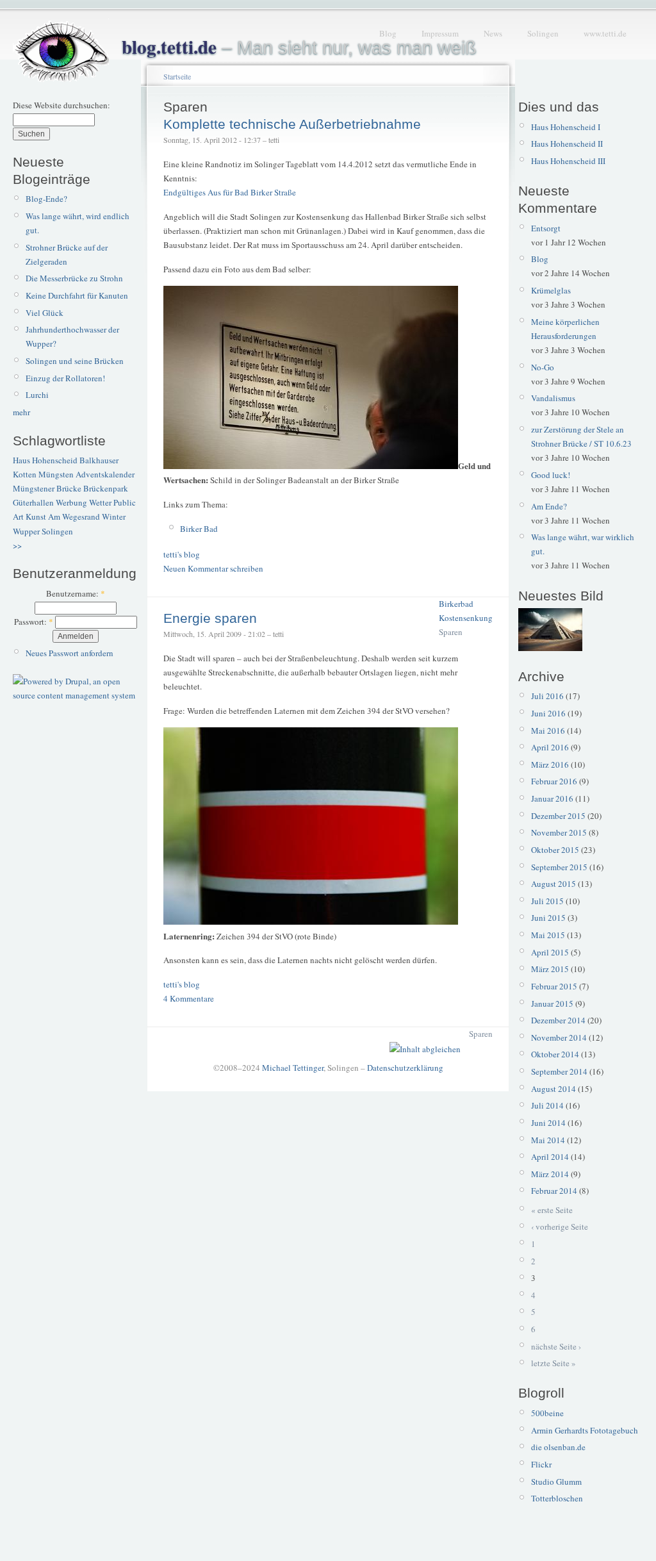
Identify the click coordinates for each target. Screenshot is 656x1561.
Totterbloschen (557, 1498)
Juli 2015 (547, 901)
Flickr (541, 1464)
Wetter (100, 502)
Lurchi (37, 395)
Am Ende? (549, 506)
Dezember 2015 (558, 816)
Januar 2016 (552, 798)
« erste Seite (552, 1210)
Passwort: (33, 621)
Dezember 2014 (558, 1020)
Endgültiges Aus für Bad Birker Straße (229, 192)
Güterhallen (33, 502)
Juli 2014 (547, 1105)
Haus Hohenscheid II (567, 143)
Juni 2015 (548, 917)
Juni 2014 (548, 1122)
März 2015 (550, 969)
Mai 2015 (548, 935)
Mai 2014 (548, 1140)
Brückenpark (105, 488)
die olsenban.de (558, 1447)
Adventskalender (105, 474)
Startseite (177, 76)
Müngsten (56, 474)
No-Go (542, 367)
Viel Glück (44, 312)
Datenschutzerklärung (405, 1067)
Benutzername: (75, 593)
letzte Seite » (553, 1363)
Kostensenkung (466, 618)
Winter (114, 516)
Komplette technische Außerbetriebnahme (292, 124)
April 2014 (550, 1156)
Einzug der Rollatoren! (65, 378)
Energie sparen (210, 618)
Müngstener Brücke (47, 488)
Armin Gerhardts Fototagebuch (584, 1430)
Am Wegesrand (74, 516)
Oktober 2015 (555, 849)
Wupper (26, 531)
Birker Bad (199, 528)
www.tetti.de (605, 33)
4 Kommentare (188, 998)
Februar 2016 (554, 781)
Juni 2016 (548, 713)
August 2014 (553, 1088)
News (493, 33)
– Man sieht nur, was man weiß (299, 47)
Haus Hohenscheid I (565, 127)
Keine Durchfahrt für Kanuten (77, 295)
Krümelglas (551, 290)
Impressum (440, 33)
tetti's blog (181, 554)
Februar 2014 (554, 1190)
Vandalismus (553, 398)
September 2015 (559, 867)
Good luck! (550, 475)
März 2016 (550, 764)
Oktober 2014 (555, 1054)
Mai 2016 (548, 730)
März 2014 (550, 1174)
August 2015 (553, 883)
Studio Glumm (556, 1481)
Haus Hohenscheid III (568, 161)
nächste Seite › (556, 1346)
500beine (547, 1413)
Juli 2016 (547, 696)
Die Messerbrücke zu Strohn (74, 278)
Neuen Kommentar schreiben (213, 568)
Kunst (36, 516)
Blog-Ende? (46, 198)
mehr (21, 412)
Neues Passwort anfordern (69, 653)
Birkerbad (456, 603)
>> (17, 545)
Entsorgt (546, 228)
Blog (388, 33)
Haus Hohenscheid (45, 460)
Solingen (543, 33)
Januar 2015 (552, 1003)
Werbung (71, 502)
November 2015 (559, 832)
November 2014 (559, 1037)
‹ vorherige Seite (559, 1226)
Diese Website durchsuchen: (61, 105)
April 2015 (550, 952)
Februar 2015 (554, 986)
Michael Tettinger (293, 1067)
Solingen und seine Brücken (75, 361)
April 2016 (550, 747)
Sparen (451, 632)
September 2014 (559, 1071)
